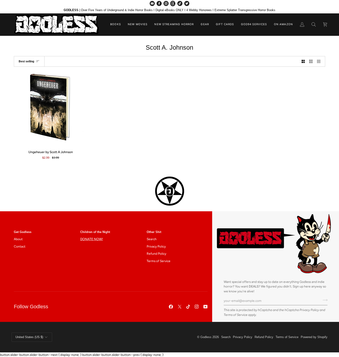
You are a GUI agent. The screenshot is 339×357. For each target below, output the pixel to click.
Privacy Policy (309, 310)
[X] (180, 307)
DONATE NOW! (91, 239)
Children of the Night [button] (95, 232)
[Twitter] (187, 3)
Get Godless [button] (22, 232)
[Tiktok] (188, 307)
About (18, 239)
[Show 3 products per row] (311, 61)
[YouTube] (152, 3)
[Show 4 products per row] (320, 61)
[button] (115, 24)
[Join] (323, 300)
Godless (205, 337)
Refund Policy (156, 253)
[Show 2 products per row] (303, 61)
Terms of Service (235, 315)
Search (152, 239)
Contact (19, 246)
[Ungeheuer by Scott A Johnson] (51, 109)
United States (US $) (29, 337)
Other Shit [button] (154, 232)
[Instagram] (166, 3)
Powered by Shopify (314, 337)
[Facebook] (159, 3)
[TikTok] (180, 3)
